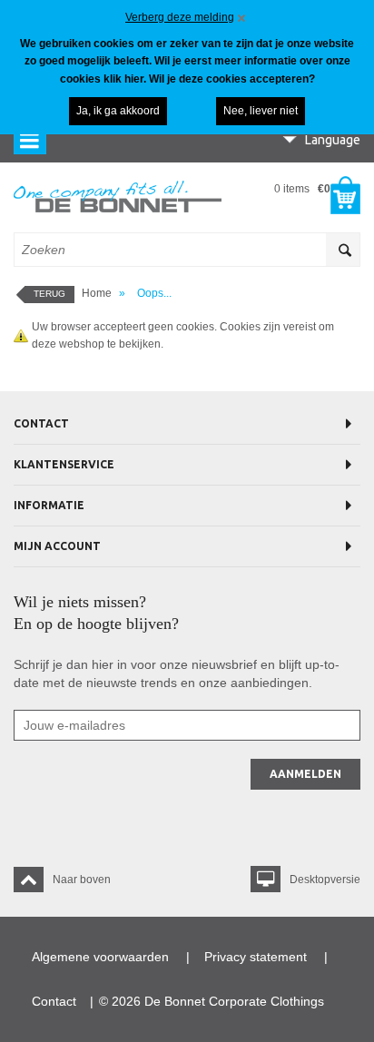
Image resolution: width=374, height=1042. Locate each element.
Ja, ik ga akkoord (118, 110)
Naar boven (82, 879)
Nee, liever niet (260, 110)
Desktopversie (325, 879)
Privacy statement (255, 956)
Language (332, 140)
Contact (54, 1001)
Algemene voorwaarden (100, 956)
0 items (302, 188)
